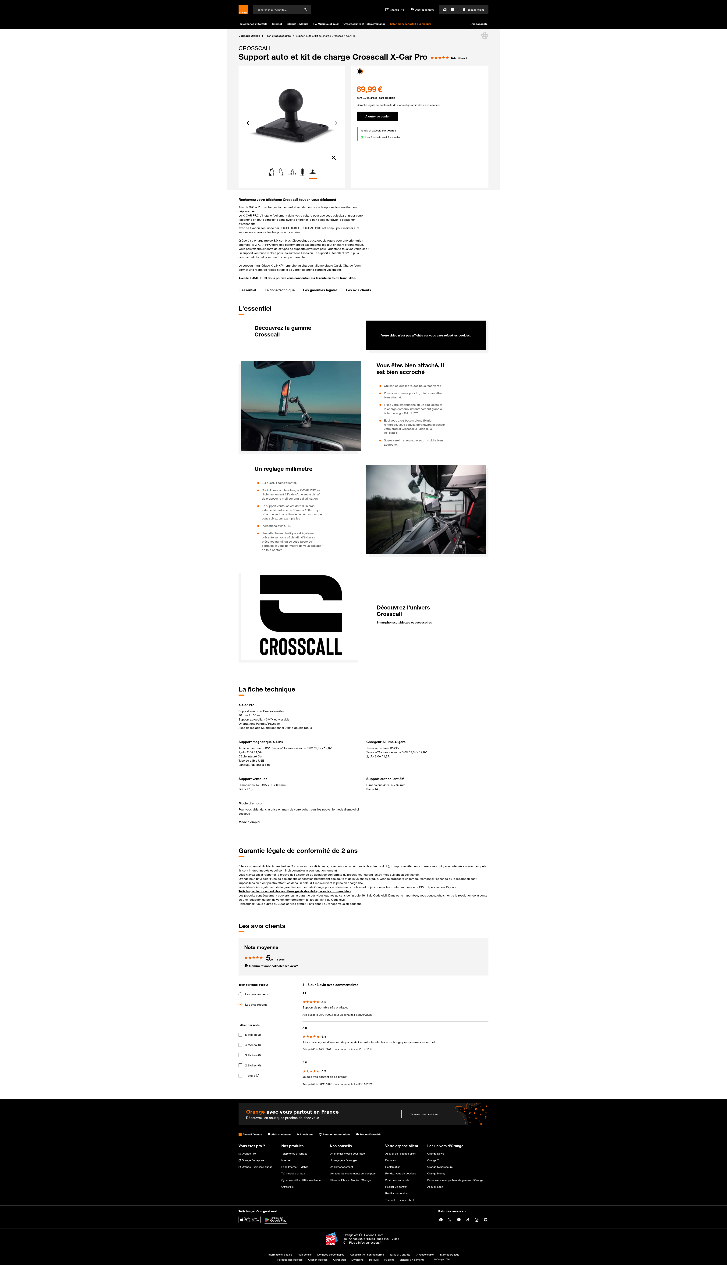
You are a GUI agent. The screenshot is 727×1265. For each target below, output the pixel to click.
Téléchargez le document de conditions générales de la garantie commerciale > (295, 891)
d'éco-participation (382, 97)
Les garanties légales (320, 290)
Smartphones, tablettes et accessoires (404, 622)
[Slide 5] (313, 178)
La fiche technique (280, 290)
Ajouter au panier (377, 116)
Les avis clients (358, 290)
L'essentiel (247, 290)
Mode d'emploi (249, 822)
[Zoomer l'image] (334, 158)
